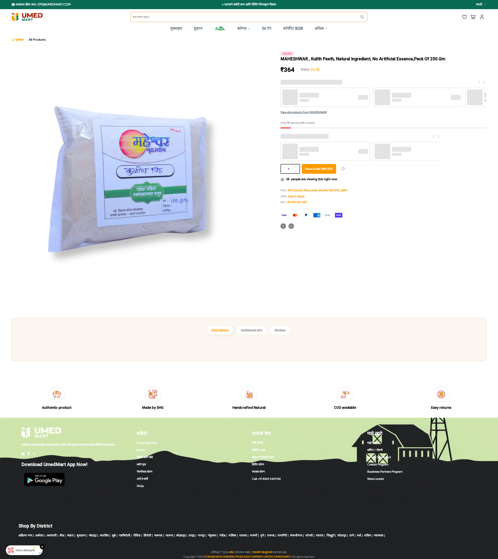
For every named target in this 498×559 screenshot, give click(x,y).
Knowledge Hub (147, 443)
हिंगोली (147, 535)
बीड (62, 535)
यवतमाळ (378, 535)
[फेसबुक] (283, 226)
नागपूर (201, 535)
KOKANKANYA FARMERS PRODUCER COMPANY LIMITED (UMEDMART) (248, 556)
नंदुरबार (212, 535)
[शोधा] (363, 17)
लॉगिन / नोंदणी (374, 450)
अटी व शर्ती (142, 479)
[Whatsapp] (291, 226)
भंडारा (70, 535)
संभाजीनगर (296, 535)
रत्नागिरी (282, 535)
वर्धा (359, 535)
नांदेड (222, 535)
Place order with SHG (319, 168)
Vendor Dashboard (379, 457)
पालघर (243, 535)
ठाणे (351, 535)
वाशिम (367, 535)
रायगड (270, 535)
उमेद (231, 552)
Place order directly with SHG (322, 190)
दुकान (344, 190)
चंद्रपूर (93, 535)
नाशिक (232, 535)
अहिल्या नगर (25, 535)
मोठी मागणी (257, 443)
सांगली (309, 535)
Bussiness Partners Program (384, 471)
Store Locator (375, 479)
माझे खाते (371, 443)
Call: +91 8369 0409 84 (266, 479)
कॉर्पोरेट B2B (258, 450)
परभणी (253, 535)
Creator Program (377, 464)
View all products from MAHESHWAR (304, 112)
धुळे (114, 535)
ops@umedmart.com (54, 4)
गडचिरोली (124, 535)
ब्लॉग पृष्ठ (141, 464)
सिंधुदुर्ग (330, 535)
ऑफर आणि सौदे (145, 457)
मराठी (479, 4)
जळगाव (158, 535)
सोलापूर (342, 535)
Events (141, 450)
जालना (169, 535)
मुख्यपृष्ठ (19, 39)
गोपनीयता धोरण (144, 471)
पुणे (262, 535)
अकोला (39, 535)
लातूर (192, 535)
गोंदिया (136, 535)
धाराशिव (104, 535)
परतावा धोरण (258, 471)
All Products (37, 39)
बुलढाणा (81, 535)
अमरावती (52, 535)
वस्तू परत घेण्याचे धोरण (263, 457)
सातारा (320, 535)
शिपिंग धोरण (258, 464)
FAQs (140, 486)
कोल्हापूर (181, 535)
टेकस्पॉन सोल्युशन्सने (262, 552)
